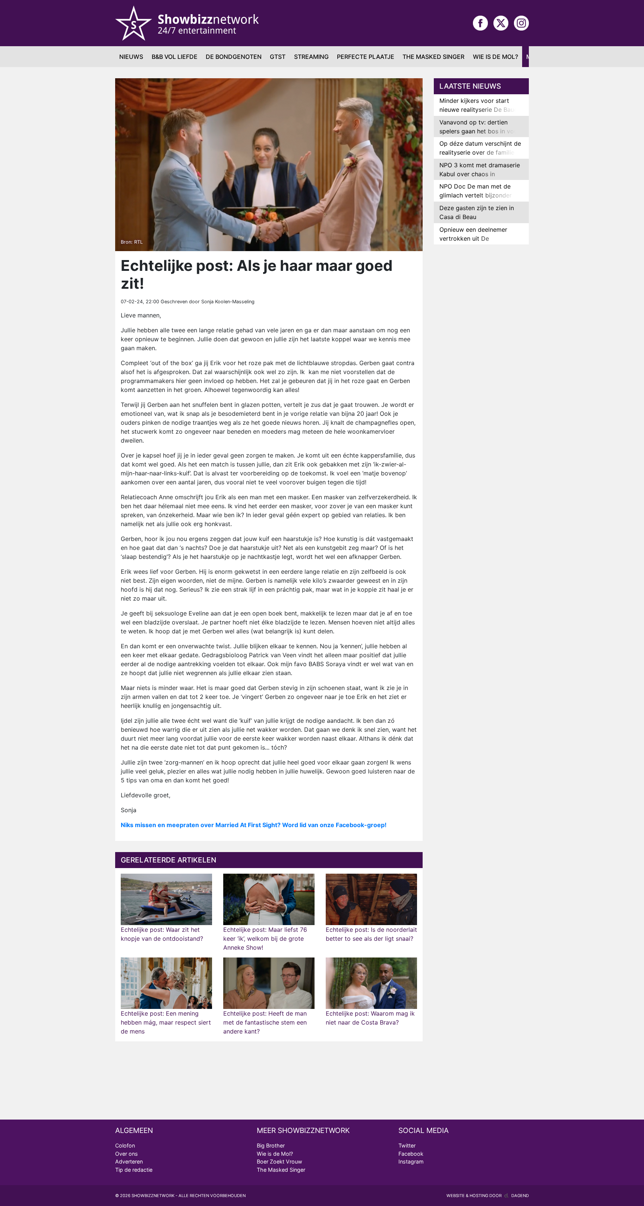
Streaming (311, 56)
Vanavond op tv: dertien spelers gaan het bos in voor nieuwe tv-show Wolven (479, 131)
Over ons (126, 1153)
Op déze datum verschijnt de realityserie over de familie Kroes (480, 152)
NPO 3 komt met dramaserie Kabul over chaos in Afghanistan (479, 174)
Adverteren (129, 1161)
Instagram (411, 1161)
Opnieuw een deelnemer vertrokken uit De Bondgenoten (473, 238)
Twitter (407, 1145)
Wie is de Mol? (495, 56)
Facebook (410, 1153)
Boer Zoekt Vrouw (279, 1161)
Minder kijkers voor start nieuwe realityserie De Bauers (481, 105)
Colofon (125, 1145)
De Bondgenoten (234, 56)
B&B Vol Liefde (175, 56)
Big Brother (271, 1145)
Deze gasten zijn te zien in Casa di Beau (476, 212)
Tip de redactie (133, 1170)
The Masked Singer (433, 56)
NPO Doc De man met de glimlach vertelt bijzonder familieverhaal (475, 195)
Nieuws (131, 56)
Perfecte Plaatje (365, 56)
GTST (277, 56)
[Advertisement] (481, 367)
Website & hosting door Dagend (487, 1195)
